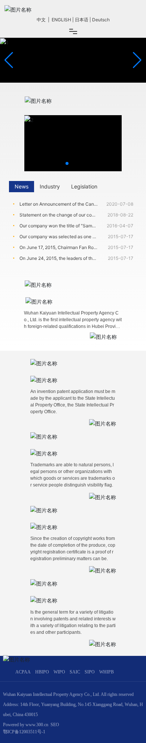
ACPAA (23, 672)
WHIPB (106, 672)
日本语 (81, 19)
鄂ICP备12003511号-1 (24, 731)
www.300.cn (36, 724)
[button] (137, 60)
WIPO (59, 672)
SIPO (90, 672)
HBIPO (42, 672)
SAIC (75, 672)
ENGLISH (61, 19)
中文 (41, 19)
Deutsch (101, 19)
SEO (55, 724)
